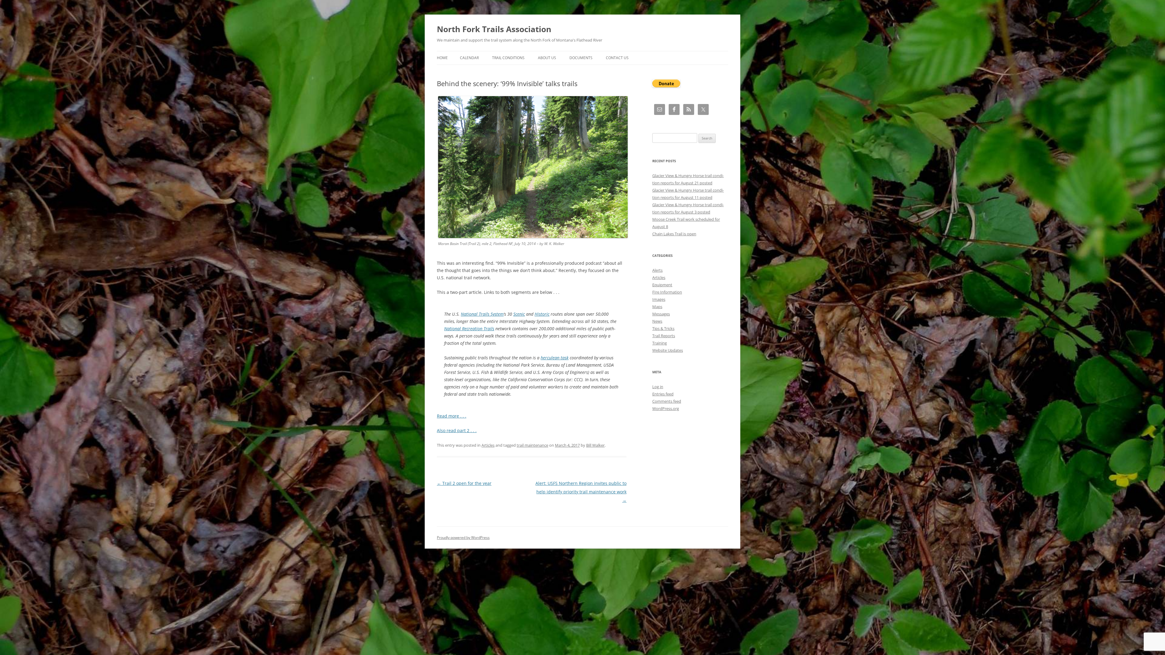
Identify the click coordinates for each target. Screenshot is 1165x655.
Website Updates (667, 350)
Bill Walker (595, 445)
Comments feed (666, 401)
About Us (547, 57)
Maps (657, 306)
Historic (542, 314)
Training (659, 343)
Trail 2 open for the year (464, 483)
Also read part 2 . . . (457, 430)
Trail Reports (663, 335)
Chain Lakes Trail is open (674, 234)
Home (442, 57)
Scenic (519, 314)
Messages (661, 314)
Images (658, 299)
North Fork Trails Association (494, 29)
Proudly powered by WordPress (463, 537)
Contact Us (617, 57)
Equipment (662, 284)
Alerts (657, 270)
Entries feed (663, 394)
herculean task (555, 358)
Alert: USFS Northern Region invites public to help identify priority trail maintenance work (580, 491)
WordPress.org (665, 408)
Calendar (469, 57)
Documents (581, 57)
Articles (488, 445)
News (657, 321)
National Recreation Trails (469, 328)
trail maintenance (532, 445)
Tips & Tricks (663, 328)
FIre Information (667, 292)
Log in (657, 386)
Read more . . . (451, 416)
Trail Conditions (508, 57)
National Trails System (482, 314)
